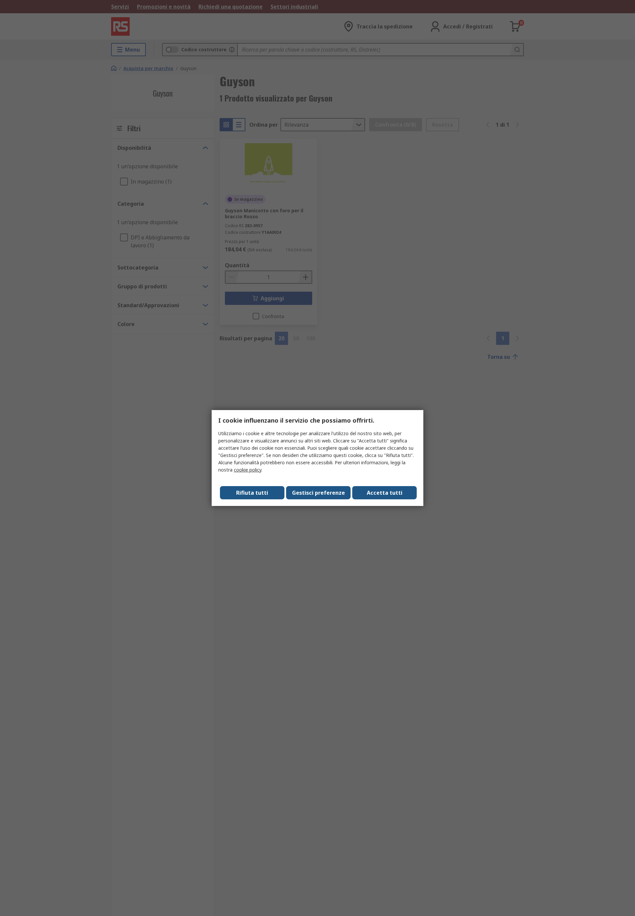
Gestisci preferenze (318, 492)
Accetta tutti (384, 492)
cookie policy (247, 470)
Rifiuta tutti (252, 492)
